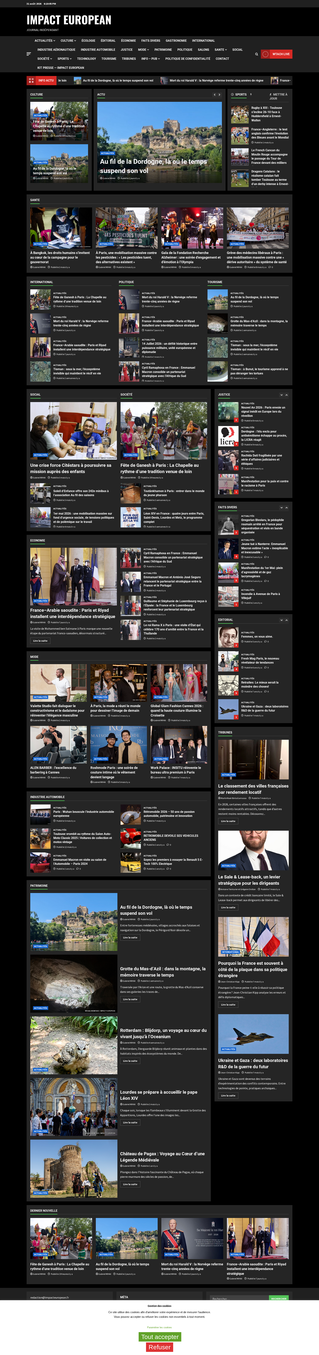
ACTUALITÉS (43, 40)
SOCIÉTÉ (43, 58)
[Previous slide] (214, 95)
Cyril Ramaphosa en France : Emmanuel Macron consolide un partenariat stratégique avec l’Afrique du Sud (129, 371)
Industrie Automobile (98, 49)
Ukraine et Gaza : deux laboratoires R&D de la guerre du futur (228, 637)
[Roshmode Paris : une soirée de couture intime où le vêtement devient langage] (118, 745)
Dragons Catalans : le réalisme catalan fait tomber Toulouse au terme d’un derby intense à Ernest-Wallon (240, 178)
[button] (29, 54)
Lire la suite (41, 640)
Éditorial (108, 40)
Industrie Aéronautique (56, 49)
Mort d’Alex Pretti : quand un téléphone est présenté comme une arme (228, 436)
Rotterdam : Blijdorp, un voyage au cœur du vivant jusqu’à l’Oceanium (73, 1045)
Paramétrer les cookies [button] (159, 1327)
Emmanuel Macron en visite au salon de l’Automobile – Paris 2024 (40, 862)
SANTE (219, 49)
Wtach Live (281, 54)
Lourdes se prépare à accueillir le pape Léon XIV (73, 1107)
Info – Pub (149, 58)
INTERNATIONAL (203, 40)
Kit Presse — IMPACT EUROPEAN (60, 68)
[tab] (240, 95)
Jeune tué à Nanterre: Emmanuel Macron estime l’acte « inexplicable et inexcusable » (228, 596)
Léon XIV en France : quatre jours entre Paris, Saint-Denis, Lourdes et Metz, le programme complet (131, 517)
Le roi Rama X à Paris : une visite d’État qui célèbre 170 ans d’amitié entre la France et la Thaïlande (131, 630)
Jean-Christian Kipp (230, 981)
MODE (142, 49)
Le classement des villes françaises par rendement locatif (253, 759)
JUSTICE (127, 49)
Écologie (88, 40)
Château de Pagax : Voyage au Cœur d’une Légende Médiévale (73, 1168)
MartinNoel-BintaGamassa (233, 798)
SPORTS (63, 58)
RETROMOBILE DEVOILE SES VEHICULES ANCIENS (131, 838)
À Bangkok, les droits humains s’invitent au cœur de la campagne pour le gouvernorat (60, 257)
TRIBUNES (129, 58)
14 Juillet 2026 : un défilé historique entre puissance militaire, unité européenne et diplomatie (129, 347)
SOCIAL (237, 49)
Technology (86, 58)
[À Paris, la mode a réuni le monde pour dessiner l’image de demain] (118, 683)
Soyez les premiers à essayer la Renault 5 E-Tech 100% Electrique (131, 862)
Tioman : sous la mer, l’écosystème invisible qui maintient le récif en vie (40, 371)
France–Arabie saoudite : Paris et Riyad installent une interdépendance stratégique (236, 80)
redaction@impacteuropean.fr (49, 1297)
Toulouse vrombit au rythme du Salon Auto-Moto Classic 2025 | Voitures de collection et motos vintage (40, 838)
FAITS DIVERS (150, 40)
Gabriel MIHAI (109, 178)
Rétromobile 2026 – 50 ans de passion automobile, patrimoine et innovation (131, 814)
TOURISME (109, 58)
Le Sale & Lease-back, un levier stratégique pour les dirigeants (253, 850)
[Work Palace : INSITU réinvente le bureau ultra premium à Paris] (179, 745)
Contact (222, 58)
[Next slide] (219, 95)
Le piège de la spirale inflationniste (228, 661)
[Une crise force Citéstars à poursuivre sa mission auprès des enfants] (73, 431)
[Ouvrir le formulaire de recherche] (256, 54)
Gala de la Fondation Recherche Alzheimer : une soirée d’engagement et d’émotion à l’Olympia (191, 257)
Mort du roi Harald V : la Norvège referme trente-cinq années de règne (118, 80)
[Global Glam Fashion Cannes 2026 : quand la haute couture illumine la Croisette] (179, 683)
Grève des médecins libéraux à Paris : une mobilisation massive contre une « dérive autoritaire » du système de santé (257, 257)
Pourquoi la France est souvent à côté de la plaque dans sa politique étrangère (253, 937)
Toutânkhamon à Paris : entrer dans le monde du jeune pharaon (131, 493)
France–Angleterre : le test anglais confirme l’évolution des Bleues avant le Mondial (240, 136)
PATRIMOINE (163, 49)
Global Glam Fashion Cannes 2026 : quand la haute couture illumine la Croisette (177, 710)
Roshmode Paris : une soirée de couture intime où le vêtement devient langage (114, 772)
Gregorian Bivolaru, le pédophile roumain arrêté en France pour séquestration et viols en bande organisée (228, 573)
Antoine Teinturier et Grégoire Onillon (238, 889)
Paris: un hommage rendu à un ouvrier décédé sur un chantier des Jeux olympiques (228, 549)
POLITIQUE (184, 49)
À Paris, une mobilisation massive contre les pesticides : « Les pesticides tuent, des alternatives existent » (126, 257)
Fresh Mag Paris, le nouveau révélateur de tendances (228, 709)
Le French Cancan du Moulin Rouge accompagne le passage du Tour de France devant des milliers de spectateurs (240, 157)
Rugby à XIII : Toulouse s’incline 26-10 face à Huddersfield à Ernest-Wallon (240, 114)
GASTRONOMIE (176, 40)
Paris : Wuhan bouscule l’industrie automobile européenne (40, 814)
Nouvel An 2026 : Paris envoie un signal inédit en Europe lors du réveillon (228, 460)
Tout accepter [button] (160, 1336)
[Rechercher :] (239, 1298)
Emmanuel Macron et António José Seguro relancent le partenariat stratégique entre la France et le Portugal (131, 582)
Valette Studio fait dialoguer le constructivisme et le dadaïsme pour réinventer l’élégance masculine (57, 710)
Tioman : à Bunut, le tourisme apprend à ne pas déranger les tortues (217, 371)
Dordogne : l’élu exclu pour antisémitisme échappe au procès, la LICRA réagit (228, 484)
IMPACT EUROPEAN (69, 19)
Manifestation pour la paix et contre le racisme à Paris (228, 412)
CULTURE (67, 40)
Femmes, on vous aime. (228, 685)
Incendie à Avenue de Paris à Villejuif (228, 525)
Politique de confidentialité (187, 58)
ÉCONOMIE (128, 40)
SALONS (203, 49)
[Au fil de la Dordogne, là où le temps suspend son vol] (127, 1238)
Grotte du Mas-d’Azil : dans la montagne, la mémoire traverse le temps (217, 323)
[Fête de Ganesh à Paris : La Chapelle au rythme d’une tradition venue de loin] (164, 431)
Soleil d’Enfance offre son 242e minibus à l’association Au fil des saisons (40, 493)
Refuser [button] (160, 1347)
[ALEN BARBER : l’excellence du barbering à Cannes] (58, 745)
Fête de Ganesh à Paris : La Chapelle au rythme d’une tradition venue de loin (59, 126)
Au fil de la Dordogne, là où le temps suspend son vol (217, 299)
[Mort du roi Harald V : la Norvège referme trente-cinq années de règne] (159, 142)
